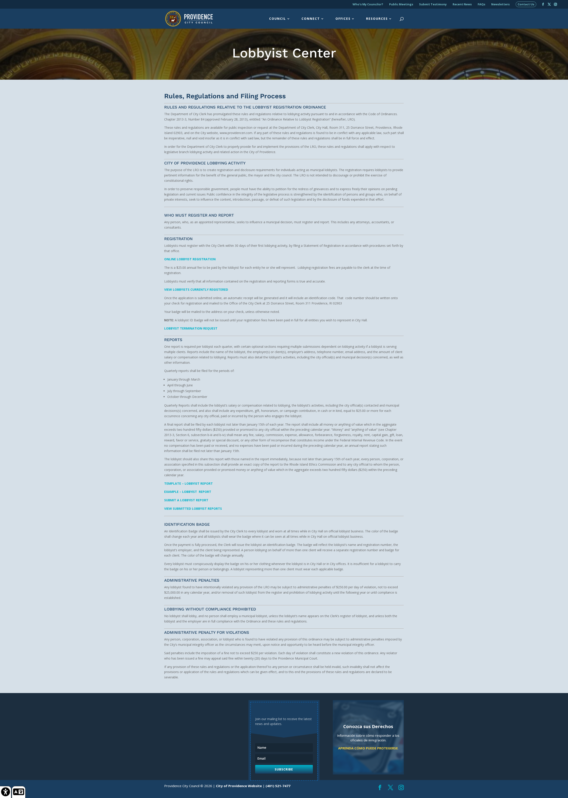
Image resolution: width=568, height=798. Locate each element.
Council (277, 19)
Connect (311, 19)
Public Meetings (401, 4)
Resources (377, 19)
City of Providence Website (239, 786)
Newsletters (500, 4)
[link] (5, 792)
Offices (343, 19)
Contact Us (526, 4)
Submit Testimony (433, 4)
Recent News (462, 4)
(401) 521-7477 (278, 786)
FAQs (481, 4)
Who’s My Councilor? (368, 4)
